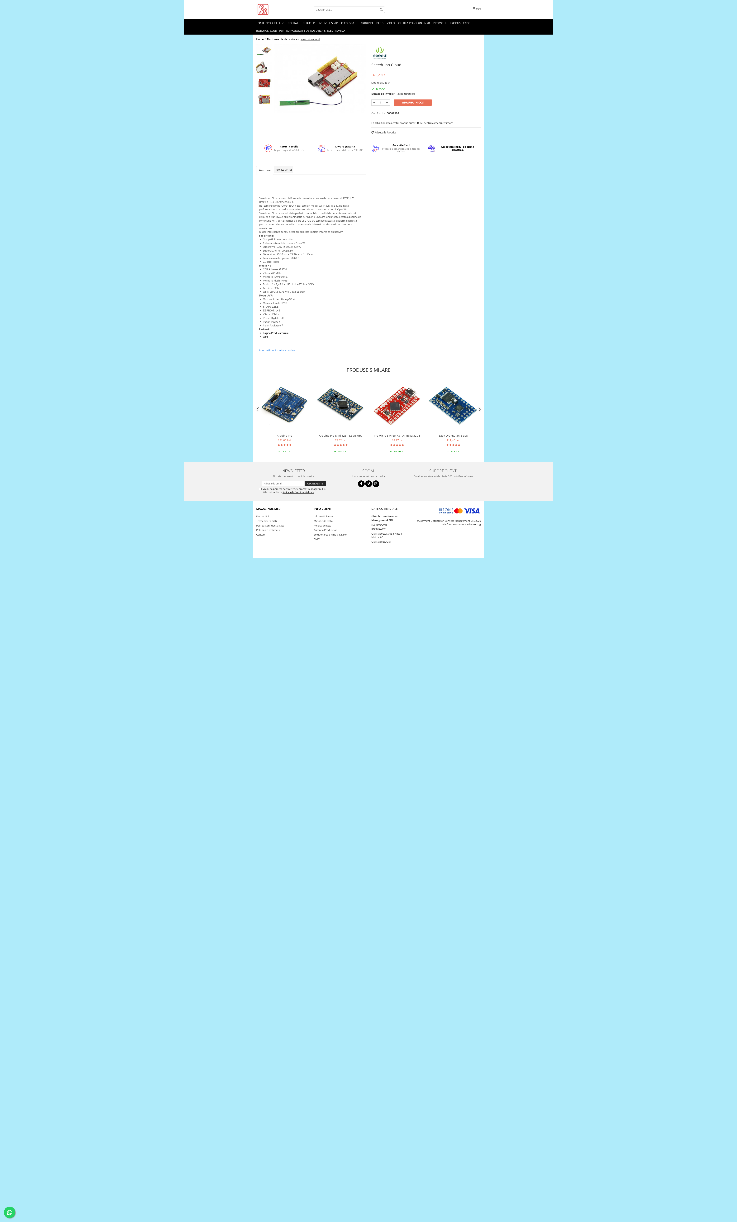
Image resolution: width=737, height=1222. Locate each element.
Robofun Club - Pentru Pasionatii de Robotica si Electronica (300, 30)
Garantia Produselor (325, 530)
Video (391, 23)
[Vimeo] (368, 483)
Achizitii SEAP (328, 23)
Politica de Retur (323, 525)
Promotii (439, 23)
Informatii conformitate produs (277, 350)
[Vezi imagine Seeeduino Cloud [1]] (264, 67)
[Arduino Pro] (284, 405)
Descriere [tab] (264, 170)
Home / (261, 39)
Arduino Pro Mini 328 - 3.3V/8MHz (340, 435)
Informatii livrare (323, 516)
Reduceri (309, 23)
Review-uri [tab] (284, 169)
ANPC (317, 539)
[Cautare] (381, 10)
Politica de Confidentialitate (298, 492)
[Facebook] (361, 483)
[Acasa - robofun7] (275, 9)
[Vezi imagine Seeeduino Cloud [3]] (264, 99)
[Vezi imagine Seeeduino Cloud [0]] (264, 50)
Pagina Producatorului (275, 333)
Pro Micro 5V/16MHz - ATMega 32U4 (397, 435)
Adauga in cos (413, 102)
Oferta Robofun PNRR (414, 23)
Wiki (265, 336)
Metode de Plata (323, 521)
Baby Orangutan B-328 (453, 435)
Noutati (293, 23)
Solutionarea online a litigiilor (330, 534)
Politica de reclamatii (268, 530)
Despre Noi (262, 516)
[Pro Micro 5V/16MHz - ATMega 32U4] (397, 405)
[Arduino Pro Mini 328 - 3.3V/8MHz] (340, 405)
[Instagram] (376, 483)
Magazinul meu (268, 509)
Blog (379, 23)
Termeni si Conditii (266, 521)
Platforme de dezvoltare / (283, 39)
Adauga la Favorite (385, 132)
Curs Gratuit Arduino (357, 23)
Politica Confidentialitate (270, 525)
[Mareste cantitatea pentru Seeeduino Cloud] (387, 102)
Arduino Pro (284, 435)
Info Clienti (323, 509)
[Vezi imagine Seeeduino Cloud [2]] (264, 83)
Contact (260, 534)
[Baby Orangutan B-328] (453, 405)
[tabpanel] (320, 78)
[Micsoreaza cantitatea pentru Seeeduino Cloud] (374, 102)
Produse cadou (461, 23)
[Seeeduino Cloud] (320, 78)
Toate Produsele (268, 23)
